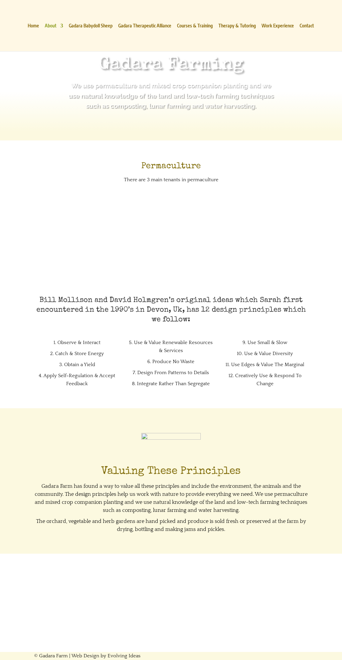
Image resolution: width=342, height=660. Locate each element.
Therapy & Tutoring (237, 25)
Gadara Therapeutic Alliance (144, 25)
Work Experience (278, 25)
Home (33, 25)
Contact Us (171, 623)
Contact (307, 25)
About (50, 25)
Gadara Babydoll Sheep (91, 25)
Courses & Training (195, 25)
